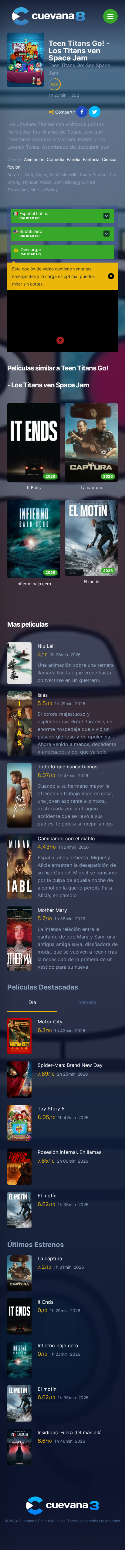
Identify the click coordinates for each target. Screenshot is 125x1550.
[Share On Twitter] (94, 112)
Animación (34, 159)
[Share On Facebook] (82, 112)
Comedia (55, 159)
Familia (73, 159)
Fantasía (91, 159)
